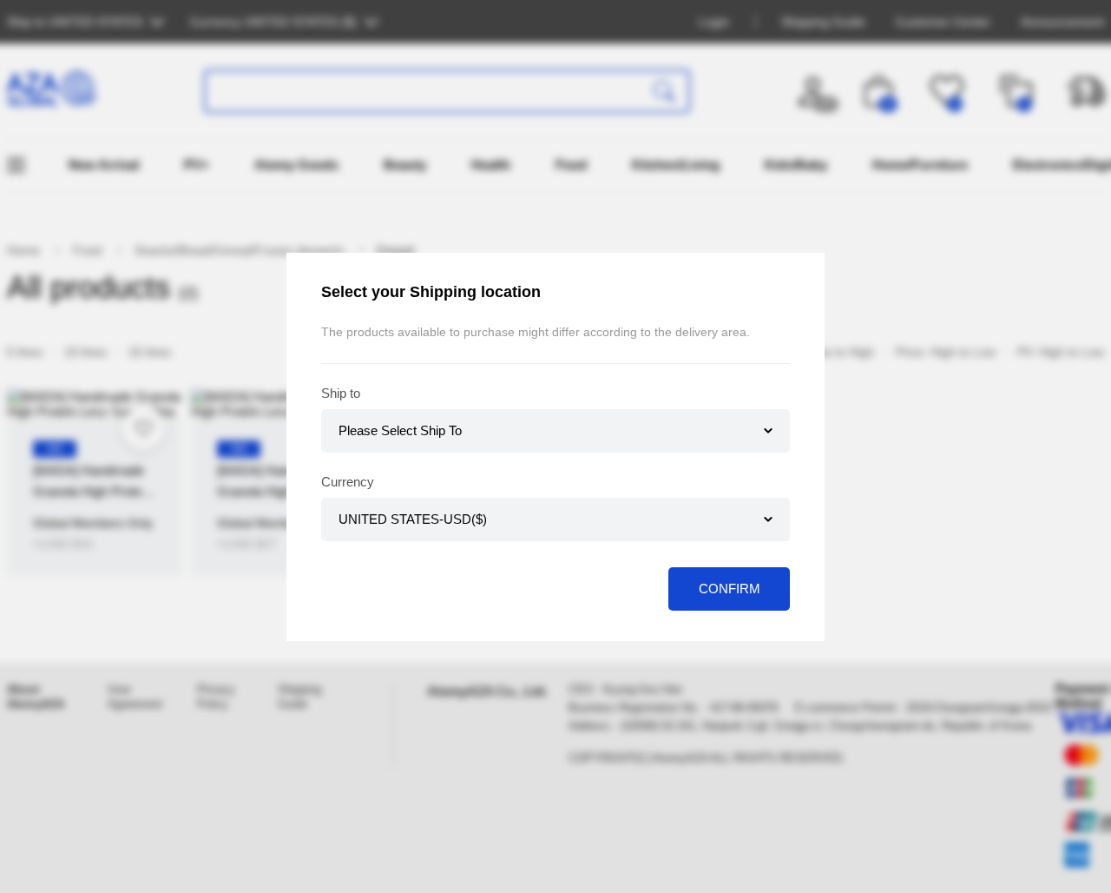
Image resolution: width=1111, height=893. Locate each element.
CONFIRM (729, 588)
